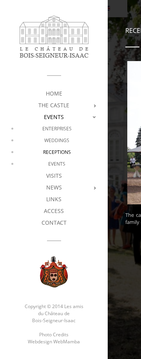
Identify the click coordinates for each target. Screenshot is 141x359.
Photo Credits (54, 334)
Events (54, 117)
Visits (54, 175)
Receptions (57, 152)
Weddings (56, 140)
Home (54, 93)
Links (53, 199)
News (54, 187)
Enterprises (57, 128)
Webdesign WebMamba (54, 341)
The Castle (53, 105)
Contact (54, 222)
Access (54, 211)
